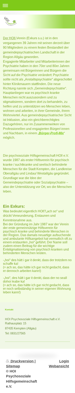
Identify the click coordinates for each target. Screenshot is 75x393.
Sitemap (13, 366)
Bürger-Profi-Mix (51, 133)
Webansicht (59, 366)
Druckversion (22, 361)
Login (64, 361)
